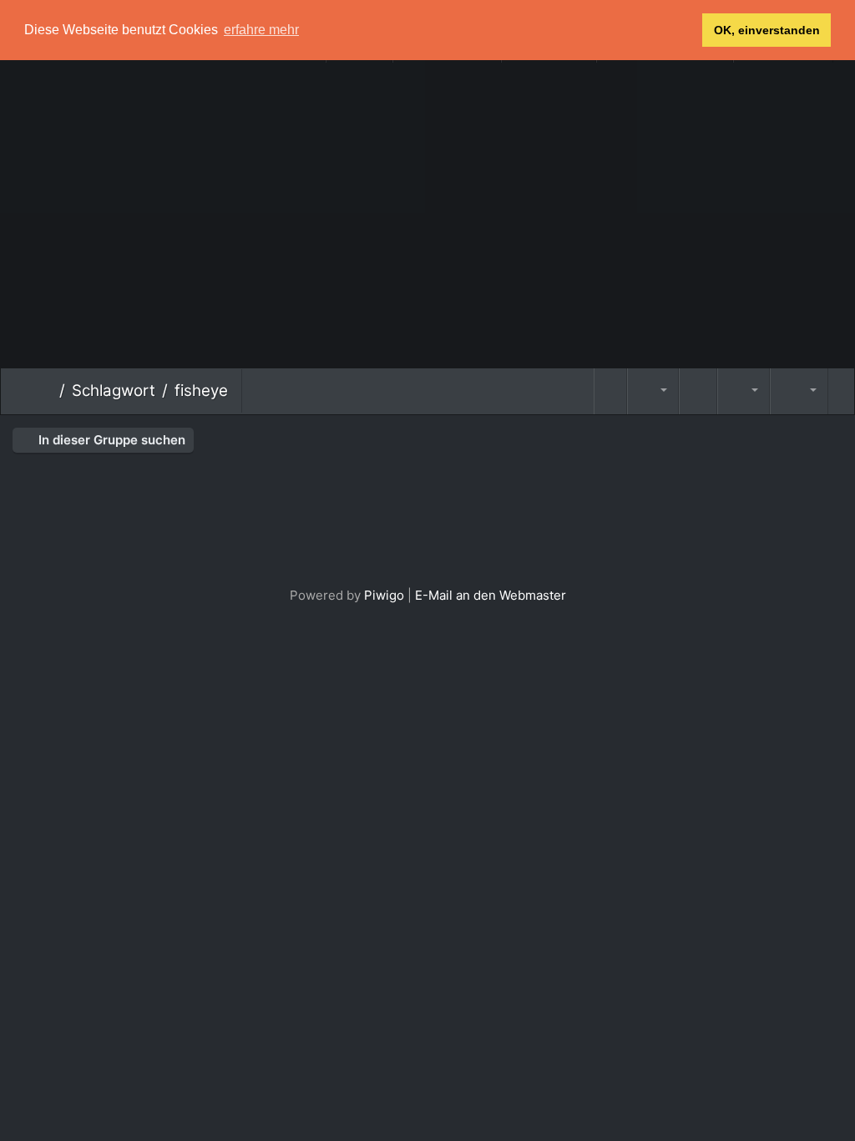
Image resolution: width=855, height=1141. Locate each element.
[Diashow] (698, 391)
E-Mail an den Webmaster (490, 595)
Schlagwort (113, 390)
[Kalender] (743, 391)
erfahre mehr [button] (261, 30)
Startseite (46, 391)
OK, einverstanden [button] (767, 30)
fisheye (201, 390)
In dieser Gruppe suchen (110, 440)
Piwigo (384, 595)
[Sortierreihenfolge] (653, 391)
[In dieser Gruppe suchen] (610, 391)
